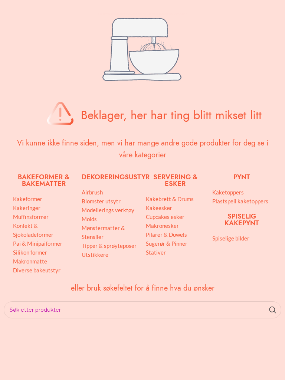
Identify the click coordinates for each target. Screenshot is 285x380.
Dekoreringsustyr (116, 176)
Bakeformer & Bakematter (43, 180)
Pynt (241, 176)
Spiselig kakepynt (242, 219)
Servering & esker (175, 180)
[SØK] (272, 309)
